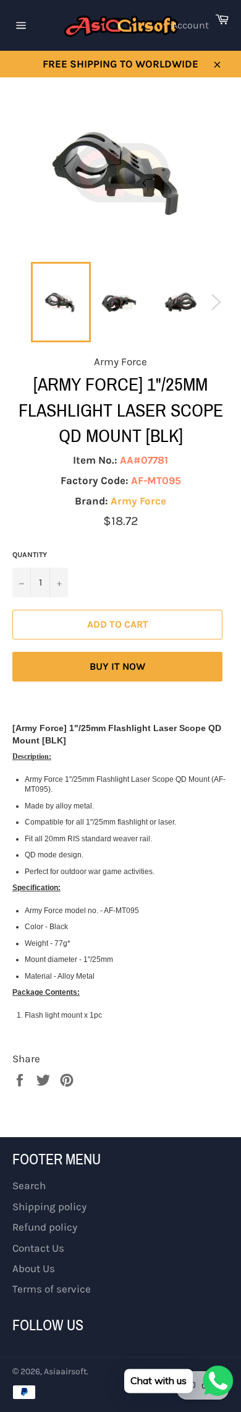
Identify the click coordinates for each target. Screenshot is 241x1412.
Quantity (29, 554)
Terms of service (51, 1289)
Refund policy (44, 1227)
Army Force (138, 501)
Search (29, 1185)
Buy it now (117, 666)
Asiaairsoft (65, 1371)
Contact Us (38, 1248)
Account (190, 25)
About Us (33, 1268)
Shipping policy (49, 1206)
